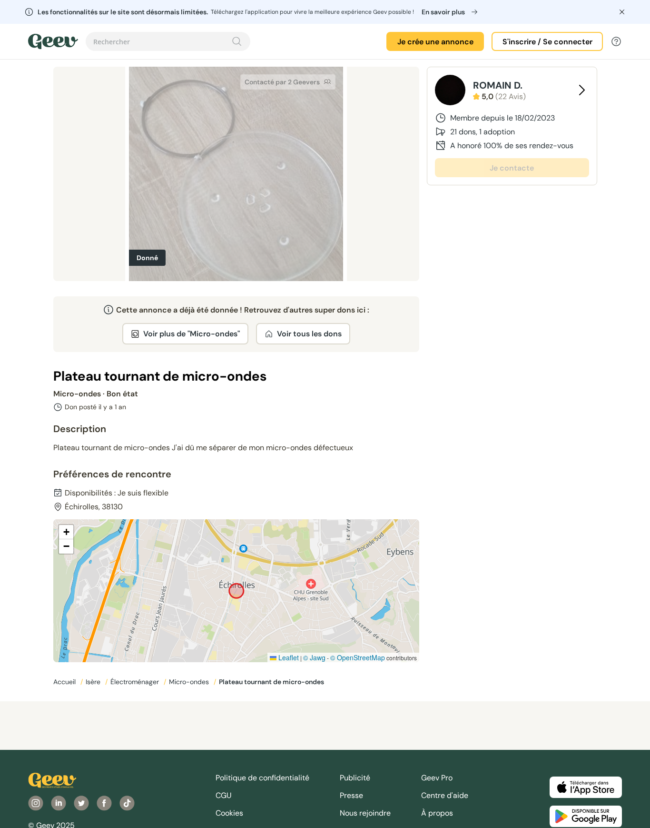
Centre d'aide (444, 795)
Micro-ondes (190, 681)
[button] (66, 532)
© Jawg (314, 657)
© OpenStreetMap (357, 657)
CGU (224, 795)
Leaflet (287, 657)
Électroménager (135, 681)
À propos (437, 813)
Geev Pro (437, 778)
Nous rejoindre (365, 813)
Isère (94, 681)
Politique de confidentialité (262, 778)
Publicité (355, 778)
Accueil (65, 681)
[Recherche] (237, 41)
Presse (351, 795)
